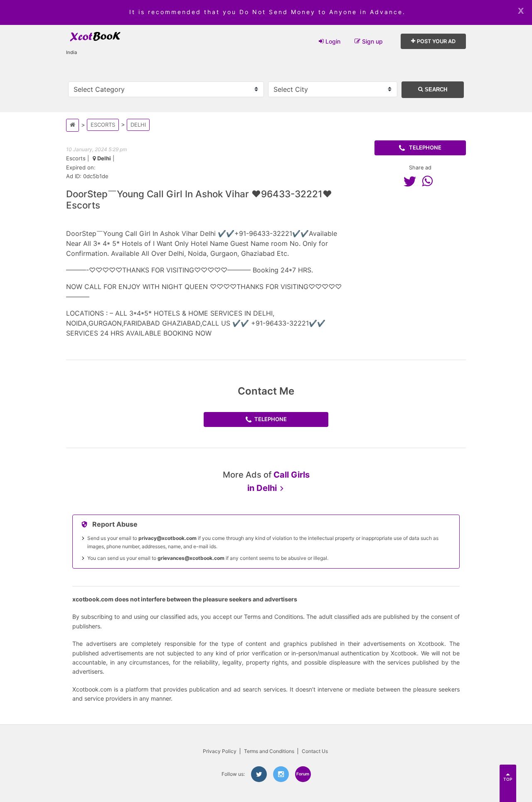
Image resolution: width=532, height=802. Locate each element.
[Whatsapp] (429, 181)
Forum (302, 773)
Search (435, 89)
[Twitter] (412, 181)
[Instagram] (281, 774)
